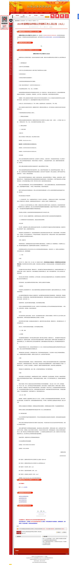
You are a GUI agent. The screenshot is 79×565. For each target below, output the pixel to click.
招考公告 (30, 20)
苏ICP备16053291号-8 (49, 557)
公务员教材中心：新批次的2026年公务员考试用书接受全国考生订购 (32, 519)
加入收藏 (67, 0)
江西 (11, 45)
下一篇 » (19, 533)
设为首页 (64, 0)
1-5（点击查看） (24, 487)
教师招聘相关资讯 (23, 498)
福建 (11, 32)
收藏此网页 (52, 528)
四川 (11, 64)
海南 (11, 38)
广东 (11, 35)
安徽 (11, 34)
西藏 (11, 66)
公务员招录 (22, 12)
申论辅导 (31, 12)
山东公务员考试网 (56, 37)
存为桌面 (47, 528)
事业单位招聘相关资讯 (24, 496)
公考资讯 (17, 12)
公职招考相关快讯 (23, 501)
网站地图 (61, 0)
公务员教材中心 (53, 12)
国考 (11, 24)
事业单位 (34, 20)
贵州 (11, 62)
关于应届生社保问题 (46, 543)
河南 (11, 40)
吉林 (11, 70)
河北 (11, 48)
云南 (11, 67)
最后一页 (23, 533)
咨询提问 (62, 528)
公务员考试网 (12, 12)
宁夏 (11, 56)
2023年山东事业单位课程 (47, 37)
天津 (11, 53)
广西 (11, 37)
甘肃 (11, 54)
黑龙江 (11, 74)
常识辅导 (41, 12)
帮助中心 (58, 0)
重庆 (11, 69)
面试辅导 (36, 12)
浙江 (11, 30)
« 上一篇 (19, 531)
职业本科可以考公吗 (46, 544)
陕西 (11, 59)
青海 (11, 58)
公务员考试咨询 (46, 12)
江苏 (11, 27)
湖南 (11, 43)
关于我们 (45, 556)
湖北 (11, 42)
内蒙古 (11, 50)
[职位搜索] (47, 17)
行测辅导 (27, 12)
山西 (11, 51)
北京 (11, 46)
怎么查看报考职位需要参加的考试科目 (50, 540)
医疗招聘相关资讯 (23, 500)
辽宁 (11, 72)
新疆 (11, 61)
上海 (11, 29)
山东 (11, 26)
